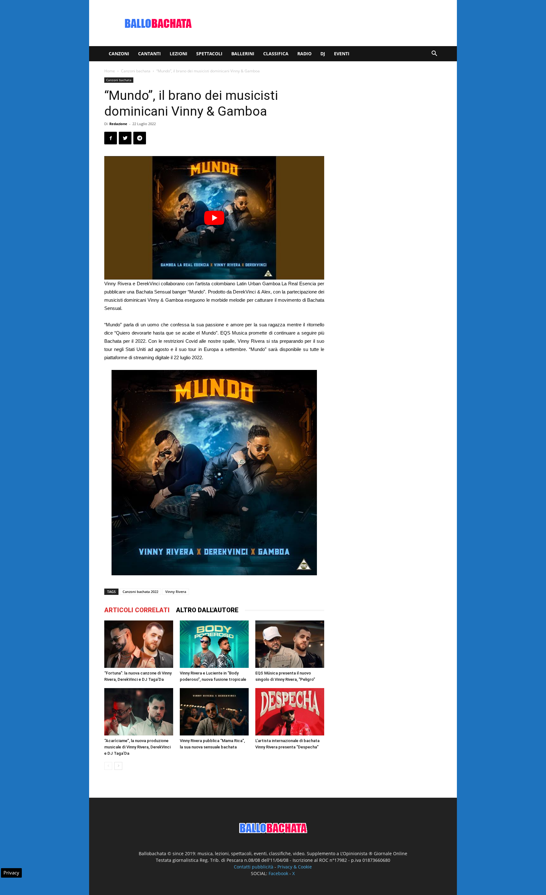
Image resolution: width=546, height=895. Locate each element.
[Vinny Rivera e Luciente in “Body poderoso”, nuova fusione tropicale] (214, 644)
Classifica (275, 54)
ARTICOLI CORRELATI (137, 610)
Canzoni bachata (135, 71)
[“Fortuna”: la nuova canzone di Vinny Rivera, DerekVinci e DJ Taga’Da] (138, 644)
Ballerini (242, 54)
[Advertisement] (327, 23)
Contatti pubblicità (253, 867)
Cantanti (149, 54)
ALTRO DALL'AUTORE (207, 610)
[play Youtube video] (214, 218)
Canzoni (119, 54)
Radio (304, 54)
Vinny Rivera (175, 591)
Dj (322, 54)
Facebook (278, 873)
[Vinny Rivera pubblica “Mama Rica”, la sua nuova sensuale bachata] (214, 711)
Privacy (11, 872)
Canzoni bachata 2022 (140, 591)
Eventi (341, 54)
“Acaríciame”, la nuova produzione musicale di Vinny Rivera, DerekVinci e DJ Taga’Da (137, 747)
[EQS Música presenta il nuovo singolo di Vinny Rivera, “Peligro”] (289, 644)
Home (109, 71)
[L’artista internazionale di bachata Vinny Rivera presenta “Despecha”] (289, 711)
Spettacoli (209, 54)
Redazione (118, 123)
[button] (434, 54)
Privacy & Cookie (294, 867)
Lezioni (178, 54)
